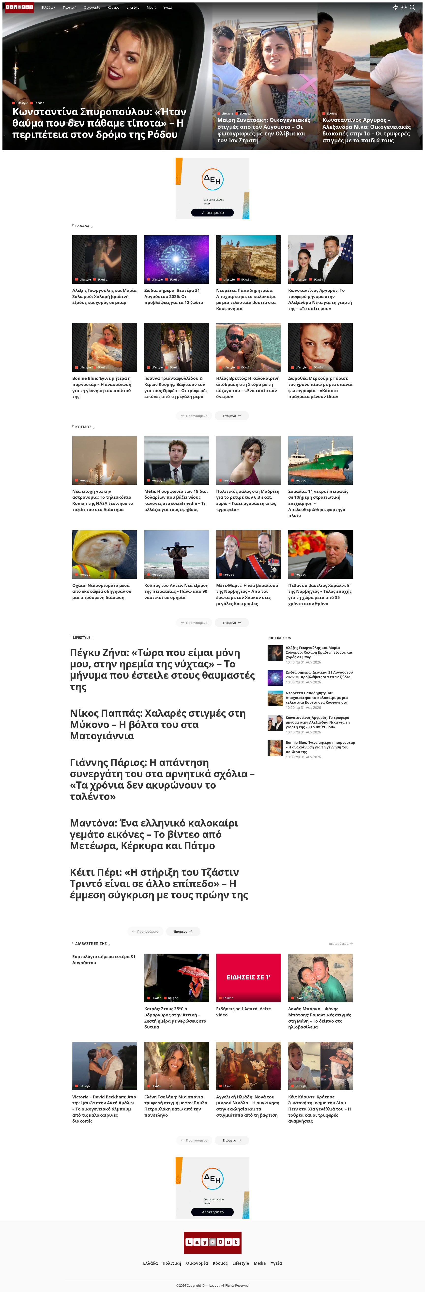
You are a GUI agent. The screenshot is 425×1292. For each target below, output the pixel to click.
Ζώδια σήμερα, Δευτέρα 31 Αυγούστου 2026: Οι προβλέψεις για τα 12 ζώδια (173, 296)
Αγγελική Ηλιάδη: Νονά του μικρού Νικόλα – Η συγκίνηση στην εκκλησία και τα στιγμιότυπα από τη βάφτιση (247, 1106)
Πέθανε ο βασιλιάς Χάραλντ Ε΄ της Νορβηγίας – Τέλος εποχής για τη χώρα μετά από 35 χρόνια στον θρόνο (319, 594)
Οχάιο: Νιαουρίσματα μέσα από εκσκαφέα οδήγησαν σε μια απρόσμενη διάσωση (101, 591)
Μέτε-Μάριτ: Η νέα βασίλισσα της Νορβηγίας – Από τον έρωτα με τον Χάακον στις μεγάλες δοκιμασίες (247, 594)
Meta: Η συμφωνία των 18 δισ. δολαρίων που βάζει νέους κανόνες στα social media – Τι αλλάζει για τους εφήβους (176, 500)
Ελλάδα (39, 102)
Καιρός (173, 997)
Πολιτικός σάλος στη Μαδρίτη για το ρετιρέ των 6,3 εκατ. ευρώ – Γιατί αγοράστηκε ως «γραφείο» (247, 500)
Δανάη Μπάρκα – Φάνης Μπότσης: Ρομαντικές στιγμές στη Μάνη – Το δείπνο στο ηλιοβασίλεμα (319, 1018)
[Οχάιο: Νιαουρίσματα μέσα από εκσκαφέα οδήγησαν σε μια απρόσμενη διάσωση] (104, 554)
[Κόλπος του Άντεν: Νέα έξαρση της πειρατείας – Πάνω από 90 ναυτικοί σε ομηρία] (176, 554)
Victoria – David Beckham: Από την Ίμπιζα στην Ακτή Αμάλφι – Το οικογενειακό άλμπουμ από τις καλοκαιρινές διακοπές (104, 1109)
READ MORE (189, 146)
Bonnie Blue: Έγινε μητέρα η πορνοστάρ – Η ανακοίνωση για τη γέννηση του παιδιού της (101, 387)
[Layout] (19, 7)
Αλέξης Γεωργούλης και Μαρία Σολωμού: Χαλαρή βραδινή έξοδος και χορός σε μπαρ (104, 296)
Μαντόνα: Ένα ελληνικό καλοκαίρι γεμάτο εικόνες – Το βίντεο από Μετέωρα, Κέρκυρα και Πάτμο (154, 834)
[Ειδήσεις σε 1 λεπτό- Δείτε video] (248, 978)
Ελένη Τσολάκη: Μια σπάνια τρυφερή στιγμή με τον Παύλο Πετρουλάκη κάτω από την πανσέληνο (175, 1106)
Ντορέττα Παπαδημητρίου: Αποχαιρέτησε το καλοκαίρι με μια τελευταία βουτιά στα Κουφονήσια (246, 299)
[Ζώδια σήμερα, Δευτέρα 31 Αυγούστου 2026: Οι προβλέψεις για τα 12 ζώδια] (176, 259)
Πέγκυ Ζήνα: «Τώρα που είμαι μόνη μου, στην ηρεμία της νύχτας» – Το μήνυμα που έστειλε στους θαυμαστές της (162, 669)
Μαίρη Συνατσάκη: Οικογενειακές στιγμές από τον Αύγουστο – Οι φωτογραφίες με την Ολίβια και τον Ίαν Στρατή (263, 130)
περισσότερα (339, 943)
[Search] (412, 7)
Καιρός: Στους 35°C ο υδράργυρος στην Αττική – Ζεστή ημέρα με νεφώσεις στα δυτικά (175, 1018)
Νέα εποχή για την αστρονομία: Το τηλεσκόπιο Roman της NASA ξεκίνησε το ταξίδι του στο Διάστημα (102, 500)
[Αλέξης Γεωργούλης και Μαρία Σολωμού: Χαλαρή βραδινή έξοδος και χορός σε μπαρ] (104, 259)
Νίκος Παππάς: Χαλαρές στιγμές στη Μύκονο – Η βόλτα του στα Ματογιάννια (158, 724)
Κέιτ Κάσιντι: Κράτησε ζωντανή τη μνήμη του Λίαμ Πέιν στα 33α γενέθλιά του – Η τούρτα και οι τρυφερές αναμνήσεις (319, 1109)
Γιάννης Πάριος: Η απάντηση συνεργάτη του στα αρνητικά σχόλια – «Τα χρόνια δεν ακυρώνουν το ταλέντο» (162, 779)
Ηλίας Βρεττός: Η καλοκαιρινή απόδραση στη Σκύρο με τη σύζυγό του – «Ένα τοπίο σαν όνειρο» (248, 387)
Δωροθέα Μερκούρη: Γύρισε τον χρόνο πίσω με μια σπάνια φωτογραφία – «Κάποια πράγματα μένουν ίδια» (320, 387)
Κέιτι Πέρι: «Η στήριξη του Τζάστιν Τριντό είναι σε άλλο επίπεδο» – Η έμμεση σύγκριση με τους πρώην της (159, 883)
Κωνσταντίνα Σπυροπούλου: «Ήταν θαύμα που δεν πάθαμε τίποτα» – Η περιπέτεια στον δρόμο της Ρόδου (99, 123)
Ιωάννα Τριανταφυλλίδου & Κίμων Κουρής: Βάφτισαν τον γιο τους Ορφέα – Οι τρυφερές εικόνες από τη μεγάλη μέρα (175, 387)
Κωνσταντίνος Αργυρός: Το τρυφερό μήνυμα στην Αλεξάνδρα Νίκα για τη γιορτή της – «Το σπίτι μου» (320, 299)
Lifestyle (22, 102)
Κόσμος (84, 480)
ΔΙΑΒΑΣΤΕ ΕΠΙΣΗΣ (91, 943)
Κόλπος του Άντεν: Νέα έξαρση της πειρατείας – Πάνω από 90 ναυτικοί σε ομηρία (176, 591)
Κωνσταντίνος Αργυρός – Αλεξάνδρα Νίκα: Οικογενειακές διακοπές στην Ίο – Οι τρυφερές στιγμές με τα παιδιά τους (366, 130)
